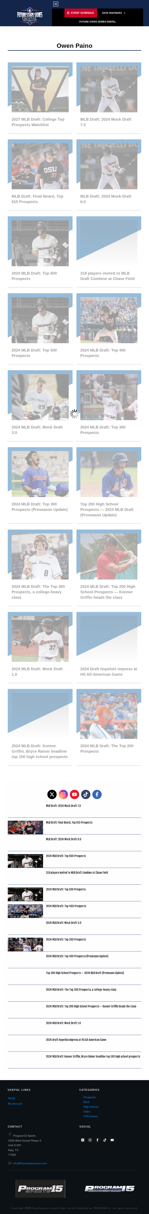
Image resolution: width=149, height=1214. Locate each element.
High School (90, 1106)
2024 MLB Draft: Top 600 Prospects (40, 251)
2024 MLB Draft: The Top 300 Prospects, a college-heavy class (40, 568)
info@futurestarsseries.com (30, 1163)
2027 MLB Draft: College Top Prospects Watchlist (40, 97)
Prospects (89, 1097)
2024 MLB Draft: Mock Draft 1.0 (40, 647)
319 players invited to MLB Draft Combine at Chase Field (108, 251)
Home (11, 1098)
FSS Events (90, 1116)
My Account (15, 1103)
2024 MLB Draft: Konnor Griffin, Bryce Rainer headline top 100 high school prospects (40, 727)
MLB (86, 1102)
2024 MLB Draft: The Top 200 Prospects (108, 727)
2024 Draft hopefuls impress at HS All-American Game (108, 647)
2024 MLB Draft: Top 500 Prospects (40, 328)
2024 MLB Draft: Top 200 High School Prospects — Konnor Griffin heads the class (108, 568)
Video (86, 1111)
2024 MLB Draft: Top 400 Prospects (108, 328)
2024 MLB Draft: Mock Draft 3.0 (40, 405)
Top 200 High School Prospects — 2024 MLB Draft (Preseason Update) (108, 485)
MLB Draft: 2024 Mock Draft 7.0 (108, 97)
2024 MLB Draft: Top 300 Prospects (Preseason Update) (40, 485)
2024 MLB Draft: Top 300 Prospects (108, 405)
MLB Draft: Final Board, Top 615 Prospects (40, 174)
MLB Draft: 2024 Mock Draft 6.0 (108, 174)
